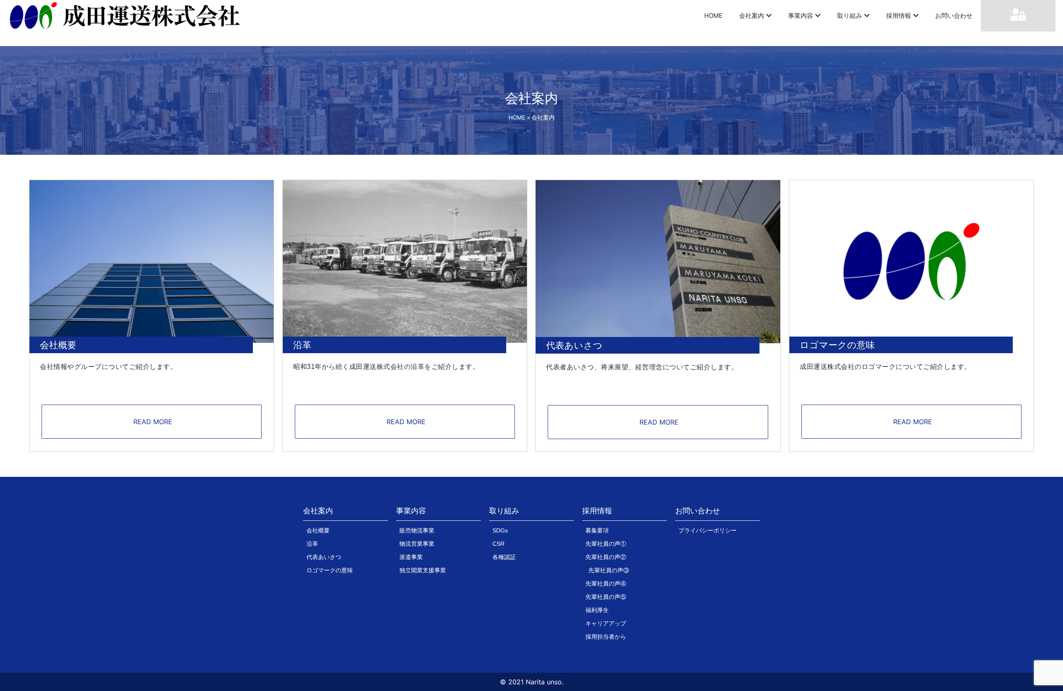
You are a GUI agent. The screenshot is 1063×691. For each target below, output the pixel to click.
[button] (318, 513)
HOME (713, 16)
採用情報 (898, 16)
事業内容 (800, 16)
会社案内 (751, 16)
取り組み (849, 16)
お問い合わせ (953, 16)
